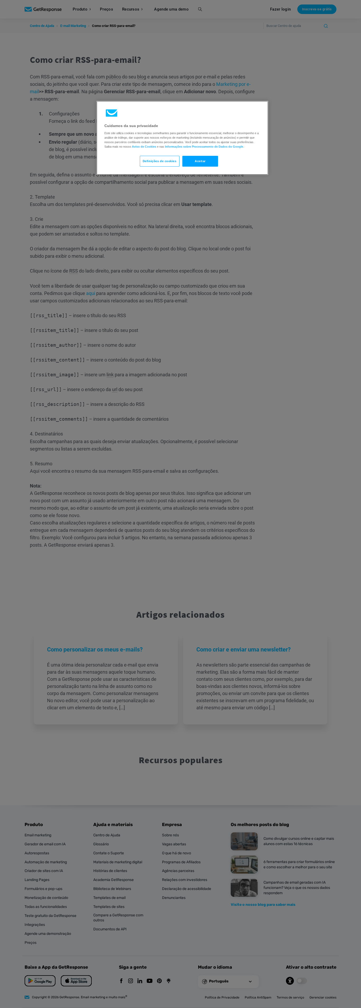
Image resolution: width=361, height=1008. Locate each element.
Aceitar (200, 161)
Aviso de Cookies (144, 146)
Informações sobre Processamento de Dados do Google (204, 146)
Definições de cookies (160, 161)
